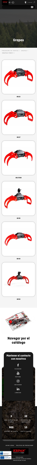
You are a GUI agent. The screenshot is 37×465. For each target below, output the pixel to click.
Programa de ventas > (11, 50)
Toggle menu (32, 7)
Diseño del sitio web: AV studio (19, 460)
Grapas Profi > (8, 53)
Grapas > (24, 50)
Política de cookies (19, 457)
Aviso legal (10, 445)
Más (18, 79)
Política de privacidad (24, 445)
